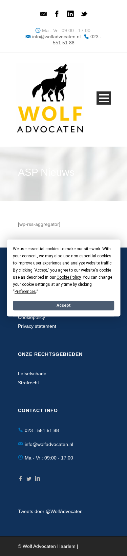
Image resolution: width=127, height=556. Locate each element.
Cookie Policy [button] (69, 277)
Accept (64, 305)
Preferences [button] (25, 291)
